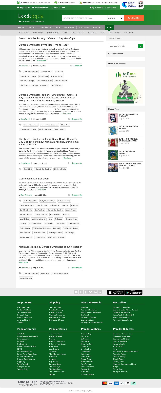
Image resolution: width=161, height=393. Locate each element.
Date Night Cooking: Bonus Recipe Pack (128, 140)
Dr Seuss (20, 341)
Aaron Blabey (86, 334)
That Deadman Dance (70, 228)
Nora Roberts (86, 364)
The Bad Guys (54, 367)
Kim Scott (66, 214)
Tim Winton (85, 372)
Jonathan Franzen (26, 214)
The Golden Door (39, 233)
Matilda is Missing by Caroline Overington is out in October (50, 246)
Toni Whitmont (26, 195)
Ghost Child (59, 72)
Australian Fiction (119, 354)
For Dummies (22, 344)
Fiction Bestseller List (121, 317)
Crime (65, 33)
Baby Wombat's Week (47, 201)
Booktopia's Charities (88, 317)
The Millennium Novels (57, 354)
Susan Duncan (25, 228)
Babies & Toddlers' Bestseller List (125, 310)
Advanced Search (23, 320)
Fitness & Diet (118, 346)
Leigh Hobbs (24, 219)
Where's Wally (22, 369)
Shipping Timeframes (57, 315)
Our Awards (85, 315)
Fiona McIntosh (86, 344)
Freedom (65, 205)
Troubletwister (40, 237)
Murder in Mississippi (27, 81)
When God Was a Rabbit (56, 237)
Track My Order (41, 8)
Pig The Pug (53, 362)
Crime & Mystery (119, 357)
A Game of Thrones (56, 334)
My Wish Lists (97, 8)
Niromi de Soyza (71, 219)
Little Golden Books (24, 351)
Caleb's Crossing (64, 201)
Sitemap (20, 322)
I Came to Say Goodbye (28, 76)
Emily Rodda (54, 205)
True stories (78, 33)
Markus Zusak (86, 359)
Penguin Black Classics (26, 359)
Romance (92, 33)
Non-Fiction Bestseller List (122, 320)
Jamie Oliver (85, 346)
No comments (77, 119)
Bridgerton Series (55, 336)
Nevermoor (53, 357)
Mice (50, 219)
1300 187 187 (59, 8)
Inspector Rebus (55, 364)
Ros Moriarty (61, 224)
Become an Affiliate (24, 317)
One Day (23, 224)
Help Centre (24, 8)
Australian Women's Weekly (27, 336)
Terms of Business (24, 312)
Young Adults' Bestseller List (123, 315)
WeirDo (52, 374)
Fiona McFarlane (46, 72)
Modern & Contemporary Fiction (124, 364)
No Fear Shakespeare (25, 357)
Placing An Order (23, 307)
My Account (111, 8)
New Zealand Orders (56, 320)
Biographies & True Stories (123, 334)
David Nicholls (42, 205)
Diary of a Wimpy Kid (57, 341)
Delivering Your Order (57, 317)
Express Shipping (55, 312)
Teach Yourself (22, 364)
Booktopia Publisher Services (92, 322)
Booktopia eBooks (87, 320)
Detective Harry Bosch (57, 344)
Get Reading (39, 210)
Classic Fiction (118, 359)
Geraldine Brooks (26, 210)
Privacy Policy (22, 315)
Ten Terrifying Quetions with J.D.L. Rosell (130, 165)
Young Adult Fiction (120, 372)
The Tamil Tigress (26, 237)
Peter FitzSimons (87, 367)
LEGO (19, 349)
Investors (84, 307)
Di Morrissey (85, 339)
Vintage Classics (23, 367)
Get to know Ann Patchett (127, 152)
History (115, 349)
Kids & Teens (115, 33)
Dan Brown (85, 336)
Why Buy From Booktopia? (91, 312)
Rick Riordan (49, 224)
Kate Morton (85, 354)
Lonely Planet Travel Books (27, 354)
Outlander (52, 359)
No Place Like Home (45, 81)
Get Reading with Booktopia (34, 178)
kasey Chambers (41, 214)
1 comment (78, 66)
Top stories (38, 33)
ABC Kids (21, 334)
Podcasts (128, 33)
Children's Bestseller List (122, 312)
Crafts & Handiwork (120, 341)
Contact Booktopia (24, 310)
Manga (115, 367)
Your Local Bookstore (89, 310)
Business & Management (122, 336)
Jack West (53, 351)
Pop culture (53, 33)
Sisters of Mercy (60, 129)
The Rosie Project (55, 369)
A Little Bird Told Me (30, 201)
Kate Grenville (55, 214)
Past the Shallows (35, 224)
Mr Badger (58, 219)
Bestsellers (120, 302)
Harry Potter (53, 346)
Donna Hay (85, 341)
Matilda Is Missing (57, 76)
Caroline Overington (31, 72)
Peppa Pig (21, 362)
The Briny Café (25, 233)
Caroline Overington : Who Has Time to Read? (44, 45)
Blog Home (24, 33)
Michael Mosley (87, 362)
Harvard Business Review (26, 346)
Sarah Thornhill (73, 224)
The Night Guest (57, 85)
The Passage (69, 233)
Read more (41, 60)
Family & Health (119, 344)
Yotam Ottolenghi (87, 374)
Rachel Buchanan (61, 81)
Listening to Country (39, 219)
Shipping (54, 302)
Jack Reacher (54, 349)
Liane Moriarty (86, 357)
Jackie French (71, 210)
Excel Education (23, 339)
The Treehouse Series (57, 372)
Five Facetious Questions (49, 125)
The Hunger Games (55, 233)
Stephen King (86, 369)
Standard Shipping (56, 310)
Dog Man (52, 339)
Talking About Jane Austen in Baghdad (46, 228)
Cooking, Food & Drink (121, 339)
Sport (102, 33)
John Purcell (25, 66)
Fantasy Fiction (118, 362)
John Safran (43, 76)
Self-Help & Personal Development (125, 351)
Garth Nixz (74, 205)
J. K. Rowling (86, 349)
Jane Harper (85, 351)
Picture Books (118, 369)
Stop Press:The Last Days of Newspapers (34, 85)
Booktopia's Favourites (121, 307)
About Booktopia (91, 302)
